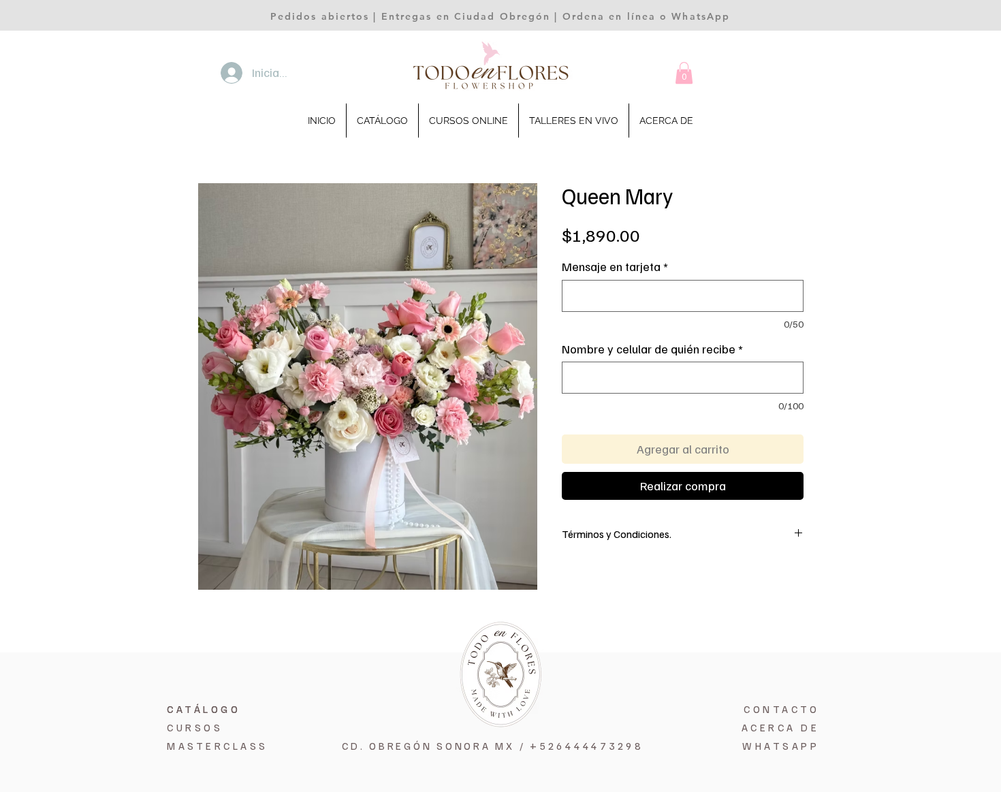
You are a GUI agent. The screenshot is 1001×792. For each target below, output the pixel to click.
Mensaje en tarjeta (615, 266)
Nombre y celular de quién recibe (652, 349)
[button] (684, 73)
